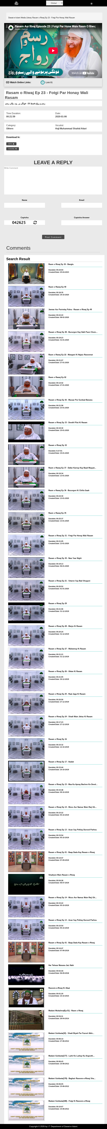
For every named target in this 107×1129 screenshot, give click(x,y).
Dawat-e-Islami (14, 18)
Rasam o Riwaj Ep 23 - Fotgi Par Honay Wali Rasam (53, 18)
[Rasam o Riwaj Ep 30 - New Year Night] (26, 567)
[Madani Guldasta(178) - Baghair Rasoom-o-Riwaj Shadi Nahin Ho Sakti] (26, 1087)
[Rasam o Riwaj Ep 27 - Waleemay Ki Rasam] (26, 658)
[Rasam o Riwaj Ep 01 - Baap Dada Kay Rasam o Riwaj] (26, 861)
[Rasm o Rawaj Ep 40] (26, 296)
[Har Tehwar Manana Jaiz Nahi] (26, 974)
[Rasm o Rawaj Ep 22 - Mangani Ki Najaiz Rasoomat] (26, 364)
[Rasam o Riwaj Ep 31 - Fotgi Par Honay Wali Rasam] (26, 545)
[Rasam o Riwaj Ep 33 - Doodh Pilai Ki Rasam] (26, 431)
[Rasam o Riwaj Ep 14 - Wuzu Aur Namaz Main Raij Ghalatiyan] (26, 816)
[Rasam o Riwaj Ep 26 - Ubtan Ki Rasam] (26, 680)
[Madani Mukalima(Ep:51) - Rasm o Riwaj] (26, 1020)
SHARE (11, 149)
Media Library (26, 18)
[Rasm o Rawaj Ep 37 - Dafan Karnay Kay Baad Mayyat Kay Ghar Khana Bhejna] (26, 477)
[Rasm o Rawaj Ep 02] (26, 386)
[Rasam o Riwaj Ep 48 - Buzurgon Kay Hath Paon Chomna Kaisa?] (26, 341)
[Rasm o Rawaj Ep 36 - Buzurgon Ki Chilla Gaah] (26, 499)
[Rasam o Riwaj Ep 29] (26, 612)
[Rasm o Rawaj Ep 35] (26, 522)
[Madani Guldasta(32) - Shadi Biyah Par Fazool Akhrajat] (26, 1042)
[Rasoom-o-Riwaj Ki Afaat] (26, 997)
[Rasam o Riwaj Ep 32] (26, 454)
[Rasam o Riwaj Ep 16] (26, 748)
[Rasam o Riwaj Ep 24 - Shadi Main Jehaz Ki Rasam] (26, 726)
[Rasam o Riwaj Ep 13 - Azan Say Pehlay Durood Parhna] (26, 839)
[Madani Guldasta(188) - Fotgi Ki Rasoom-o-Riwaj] (26, 1110)
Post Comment (53, 237)
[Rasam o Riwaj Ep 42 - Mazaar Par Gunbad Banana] (26, 409)
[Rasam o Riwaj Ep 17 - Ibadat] (26, 771)
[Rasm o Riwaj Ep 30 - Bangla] (26, 273)
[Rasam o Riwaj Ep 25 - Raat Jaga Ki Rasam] (26, 703)
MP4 (10, 144)
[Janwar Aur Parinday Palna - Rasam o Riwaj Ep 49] (26, 318)
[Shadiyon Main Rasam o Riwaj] (26, 884)
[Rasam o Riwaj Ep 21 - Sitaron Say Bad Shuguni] (26, 590)
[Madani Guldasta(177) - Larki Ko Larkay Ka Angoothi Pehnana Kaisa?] (26, 1065)
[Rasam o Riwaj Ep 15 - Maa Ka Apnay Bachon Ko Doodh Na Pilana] (26, 793)
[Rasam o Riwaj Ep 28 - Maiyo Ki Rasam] (26, 635)
